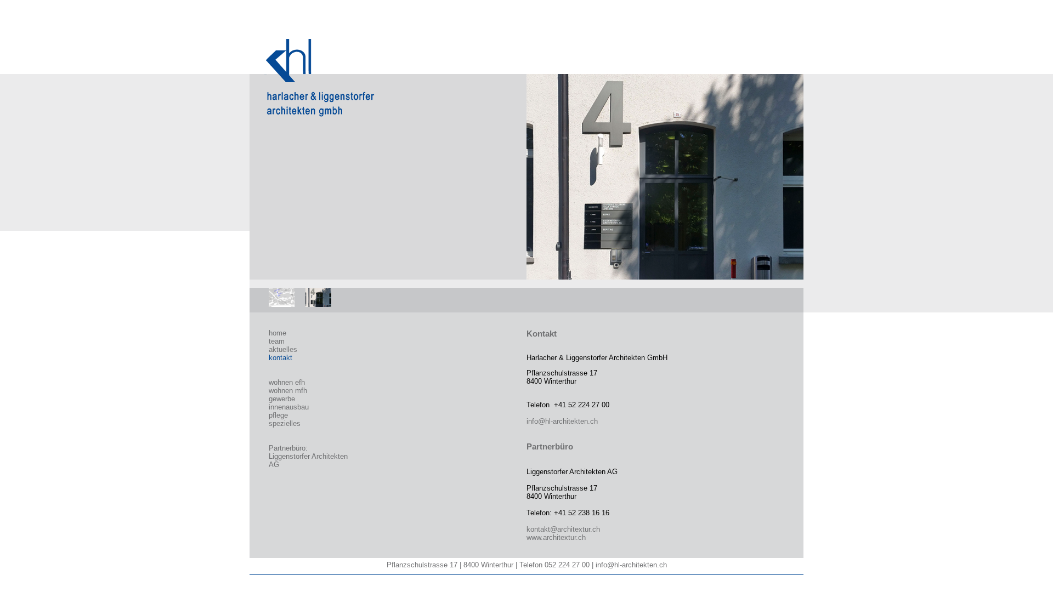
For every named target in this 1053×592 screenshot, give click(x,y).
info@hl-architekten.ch (562, 421)
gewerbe (282, 399)
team (277, 341)
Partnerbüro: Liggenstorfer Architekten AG (308, 456)
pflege (278, 415)
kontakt (280, 358)
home (277, 333)
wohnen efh (287, 382)
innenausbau (289, 407)
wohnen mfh (288, 390)
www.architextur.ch (556, 537)
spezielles (285, 423)
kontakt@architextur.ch (563, 529)
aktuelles (283, 349)
